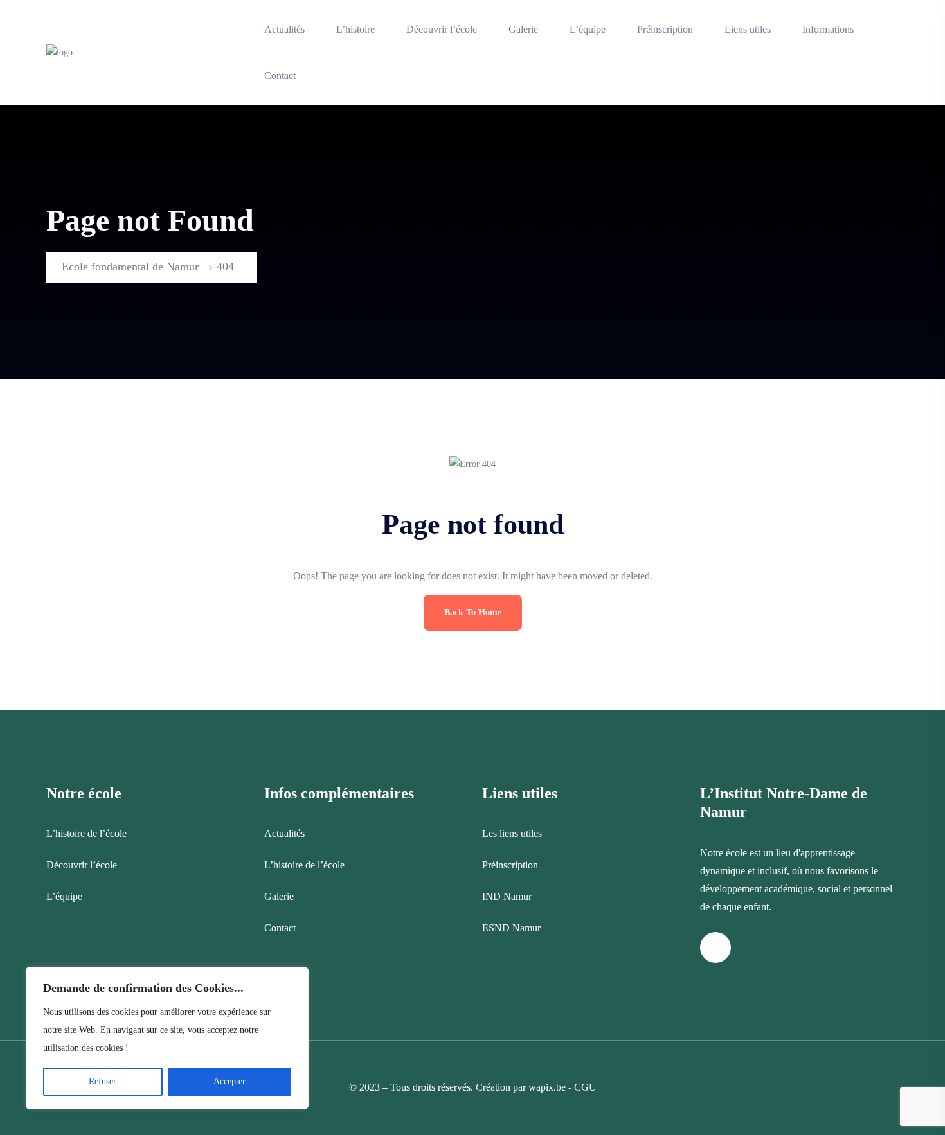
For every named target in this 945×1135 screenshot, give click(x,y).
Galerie (523, 29)
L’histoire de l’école (86, 833)
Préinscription (665, 29)
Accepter (229, 1081)
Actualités (284, 29)
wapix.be (547, 1087)
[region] (167, 1038)
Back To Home (472, 612)
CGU (585, 1087)
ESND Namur (511, 927)
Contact (280, 75)
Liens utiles (747, 29)
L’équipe (588, 29)
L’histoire (355, 29)
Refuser (102, 1081)
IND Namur (507, 896)
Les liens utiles (512, 833)
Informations (828, 29)
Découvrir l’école (441, 29)
